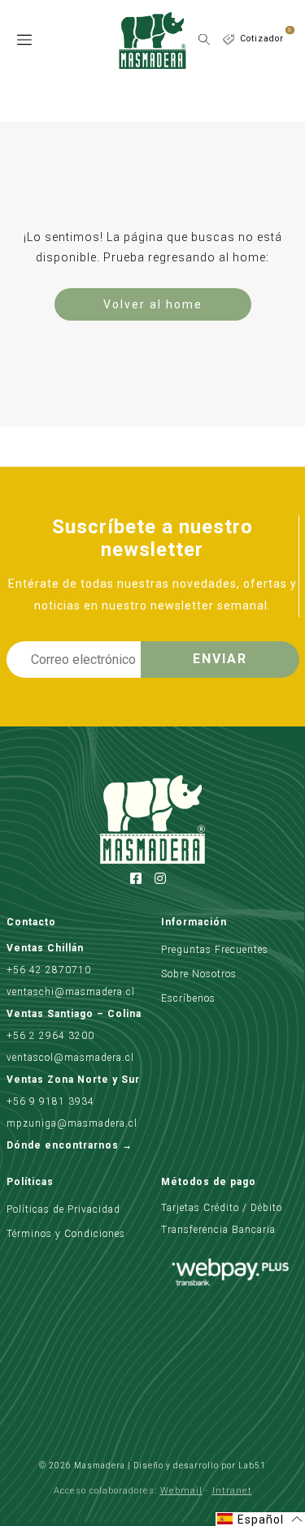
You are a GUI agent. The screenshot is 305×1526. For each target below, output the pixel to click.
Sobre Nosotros (199, 974)
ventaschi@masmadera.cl (71, 992)
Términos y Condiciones (66, 1233)
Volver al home (153, 304)
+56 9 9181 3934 (50, 1101)
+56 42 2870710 (49, 970)
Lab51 (252, 1465)
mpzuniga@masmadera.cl (72, 1123)
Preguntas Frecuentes (214, 949)
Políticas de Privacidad (63, 1209)
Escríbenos (188, 998)
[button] (260, 1519)
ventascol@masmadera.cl (70, 1057)
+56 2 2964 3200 (50, 1035)
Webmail (181, 1490)
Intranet (232, 1490)
